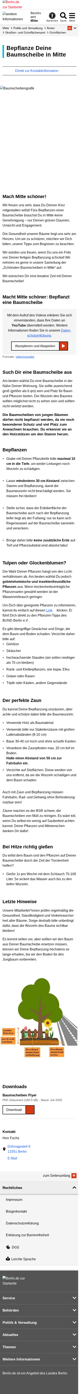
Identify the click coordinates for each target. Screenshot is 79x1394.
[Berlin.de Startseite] (15, 1281)
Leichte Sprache (23, 1259)
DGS (15, 1247)
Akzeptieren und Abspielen (35, 346)
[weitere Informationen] (15, 16)
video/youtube (25, 356)
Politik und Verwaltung (28, 28)
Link (49, 610)
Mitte (6, 28)
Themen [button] (9, 1347)
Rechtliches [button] (12, 1188)
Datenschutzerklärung (22, 1223)
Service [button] (9, 1298)
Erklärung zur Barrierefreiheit (27, 1235)
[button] (71, 28)
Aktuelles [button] (10, 1335)
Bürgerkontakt (16, 1211)
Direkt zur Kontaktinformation (37, 71)
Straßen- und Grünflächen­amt (25, 32)
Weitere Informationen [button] (21, 1359)
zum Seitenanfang (56, 1175)
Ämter (51, 28)
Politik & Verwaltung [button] (20, 1323)
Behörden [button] (11, 1310)
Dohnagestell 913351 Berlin (19, 1149)
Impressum (14, 1199)
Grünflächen (58, 32)
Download (14, 1110)
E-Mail (12, 1158)
